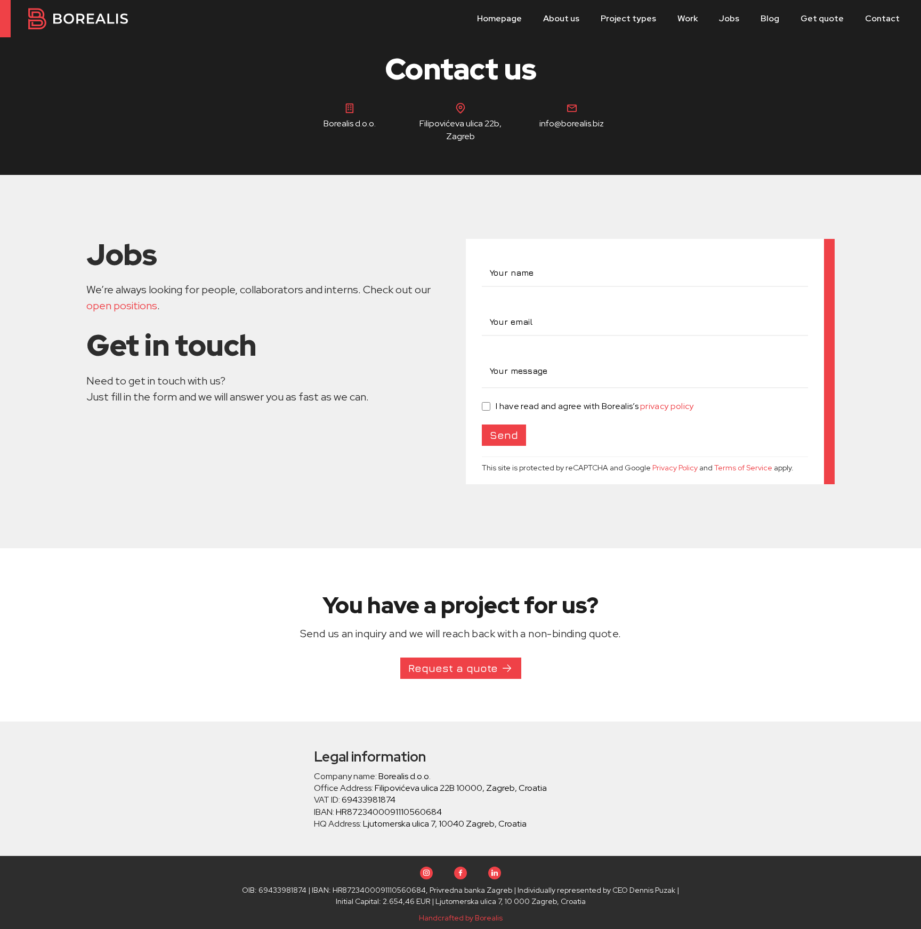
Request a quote (453, 668)
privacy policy (666, 406)
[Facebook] (460, 873)
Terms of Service (743, 467)
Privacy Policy (675, 467)
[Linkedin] (494, 873)
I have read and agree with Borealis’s (595, 406)
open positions (121, 306)
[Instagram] (426, 873)
